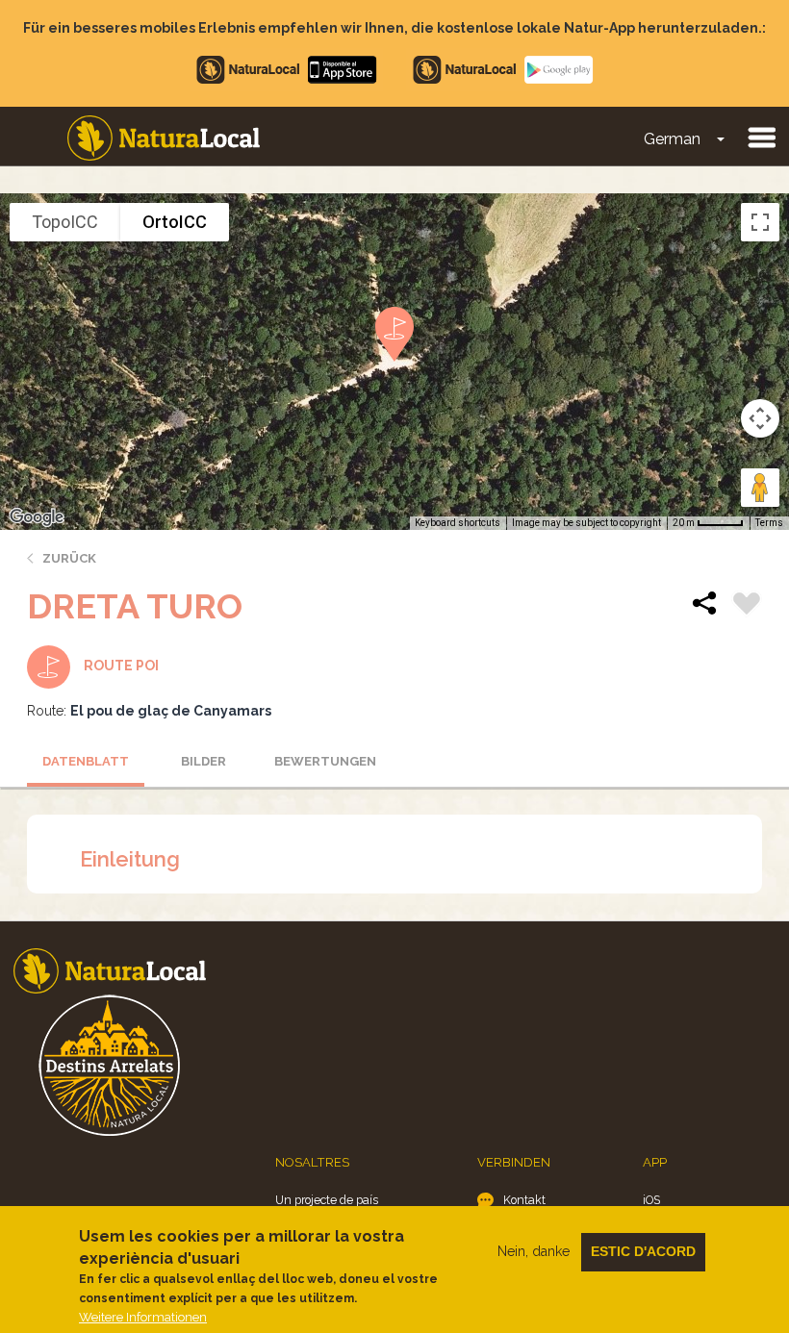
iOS (651, 1200)
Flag (746, 606)
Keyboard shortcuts (457, 522)
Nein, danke (533, 1251)
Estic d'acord (643, 1251)
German (672, 139)
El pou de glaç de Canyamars (170, 710)
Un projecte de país (326, 1200)
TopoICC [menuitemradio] (65, 222)
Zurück (69, 558)
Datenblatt (85, 761)
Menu (761, 136)
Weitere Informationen (143, 1317)
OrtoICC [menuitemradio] (174, 222)
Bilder (203, 761)
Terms (769, 522)
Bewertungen (325, 761)
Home (163, 138)
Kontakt (524, 1200)
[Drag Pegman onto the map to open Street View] (760, 487)
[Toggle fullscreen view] (760, 222)
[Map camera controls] (760, 418)
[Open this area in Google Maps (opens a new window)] (36, 517)
